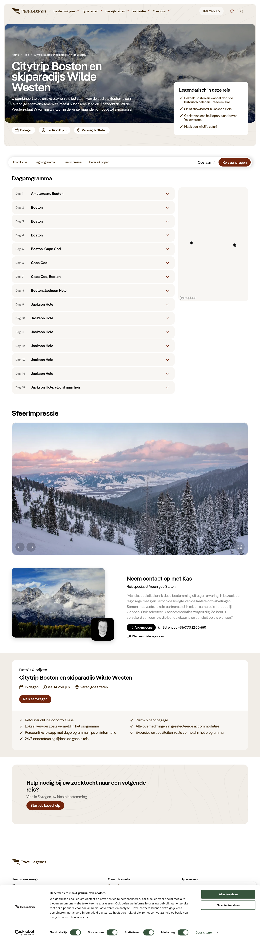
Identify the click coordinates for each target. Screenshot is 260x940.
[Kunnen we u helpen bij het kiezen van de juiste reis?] (232, 11)
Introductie (20, 162)
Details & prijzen (99, 162)
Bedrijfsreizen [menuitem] (115, 11)
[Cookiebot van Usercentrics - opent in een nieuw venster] (24, 932)
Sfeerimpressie (72, 162)
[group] (130, 489)
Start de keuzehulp (45, 805)
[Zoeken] (241, 11)
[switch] (112, 930)
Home (15, 54)
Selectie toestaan (228, 905)
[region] (213, 244)
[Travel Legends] (29, 11)
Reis (26, 54)
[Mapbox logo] (187, 298)
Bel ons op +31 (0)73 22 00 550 (184, 627)
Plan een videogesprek (148, 636)
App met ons (143, 627)
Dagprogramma (44, 162)
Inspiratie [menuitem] (139, 11)
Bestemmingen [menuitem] (64, 11)
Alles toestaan (228, 894)
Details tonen (204, 932)
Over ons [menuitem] (159, 11)
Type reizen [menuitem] (90, 11)
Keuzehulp (211, 11)
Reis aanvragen (235, 162)
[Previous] (20, 547)
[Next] (31, 547)
